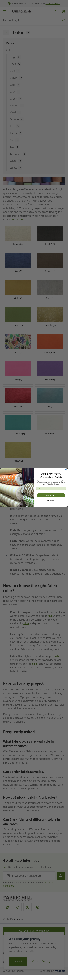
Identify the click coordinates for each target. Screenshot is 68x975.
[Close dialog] (66, 470)
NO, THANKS (51, 500)
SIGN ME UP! (51, 495)
